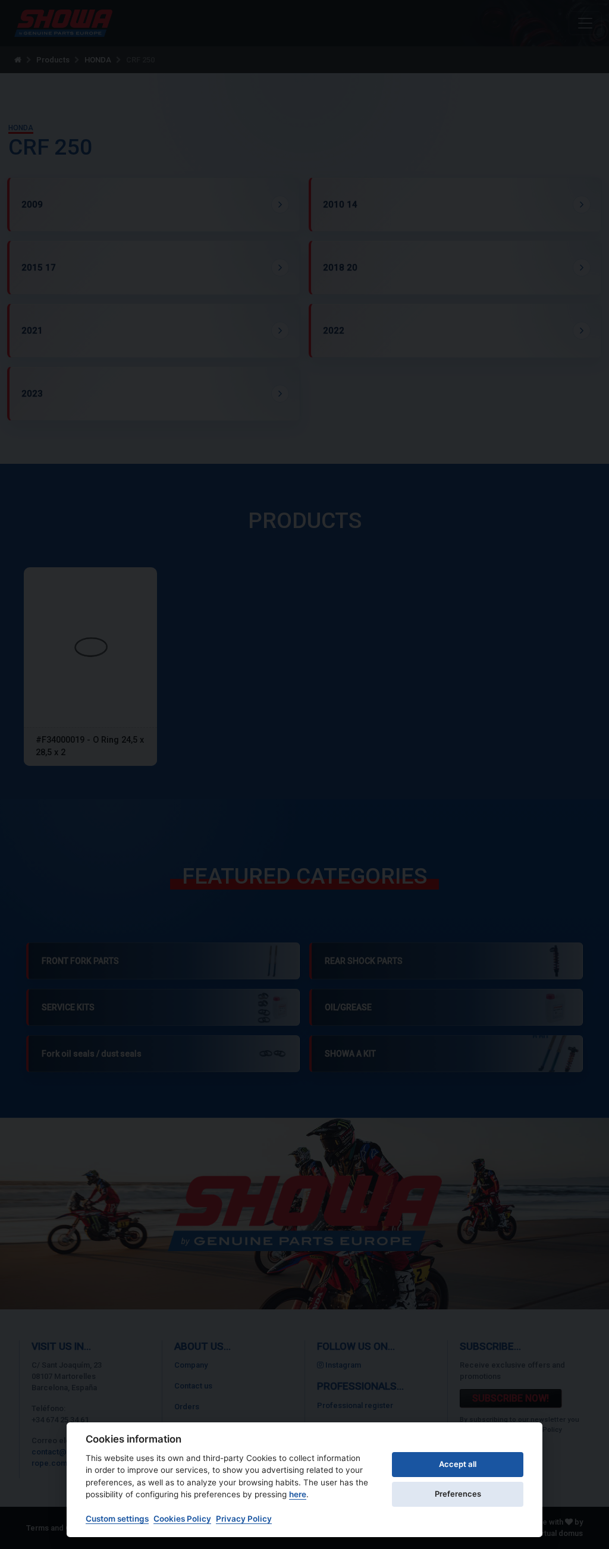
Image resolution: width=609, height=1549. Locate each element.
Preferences (458, 1493)
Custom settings (117, 1518)
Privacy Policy (244, 1518)
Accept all (457, 1464)
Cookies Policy (182, 1518)
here (297, 1494)
